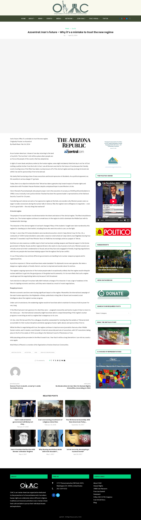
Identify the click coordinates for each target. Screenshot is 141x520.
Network (68, 19)
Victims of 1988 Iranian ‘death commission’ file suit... (112, 268)
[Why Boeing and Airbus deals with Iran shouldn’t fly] (50, 438)
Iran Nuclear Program (48, 352)
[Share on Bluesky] (62, 360)
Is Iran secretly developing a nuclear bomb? (78, 450)
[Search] (130, 19)
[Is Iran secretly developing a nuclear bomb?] (78, 438)
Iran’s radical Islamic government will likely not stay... (23, 422)
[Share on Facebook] (53, 360)
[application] (113, 201)
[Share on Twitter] (55, 360)
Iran (36, 352)
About (31, 19)
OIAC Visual (93, 19)
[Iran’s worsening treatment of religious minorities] (50, 408)
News (40, 19)
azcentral (28, 352)
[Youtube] (124, 19)
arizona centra (16, 352)
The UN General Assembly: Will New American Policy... (78, 421)
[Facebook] (119, 19)
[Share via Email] (64, 360)
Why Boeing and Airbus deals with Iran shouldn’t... (50, 450)
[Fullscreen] (128, 220)
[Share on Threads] (60, 360)
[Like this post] (51, 360)
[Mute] (125, 220)
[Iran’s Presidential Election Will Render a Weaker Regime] (23, 438)
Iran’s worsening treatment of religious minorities (50, 421)
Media (58, 19)
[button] (97, 261)
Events (49, 19)
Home (23, 19)
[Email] (126, 19)
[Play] (98, 220)
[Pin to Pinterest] (57, 360)
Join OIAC (81, 19)
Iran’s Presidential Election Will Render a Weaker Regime (23, 450)
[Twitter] (122, 19)
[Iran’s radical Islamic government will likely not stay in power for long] (23, 408)
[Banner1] (113, 372)
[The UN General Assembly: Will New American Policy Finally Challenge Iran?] (78, 408)
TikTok (105, 19)
